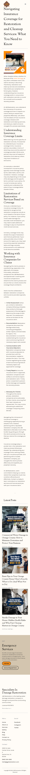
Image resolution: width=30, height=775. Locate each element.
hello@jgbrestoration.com (10, 762)
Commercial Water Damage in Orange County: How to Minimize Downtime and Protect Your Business (15, 539)
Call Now (6, 663)
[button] (25, 4)
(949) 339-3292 (7, 759)
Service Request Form (10, 668)
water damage (18, 78)
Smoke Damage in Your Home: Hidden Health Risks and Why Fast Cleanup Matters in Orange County (14, 621)
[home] (6, 4)
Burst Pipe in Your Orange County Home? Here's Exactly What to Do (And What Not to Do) (15, 580)
